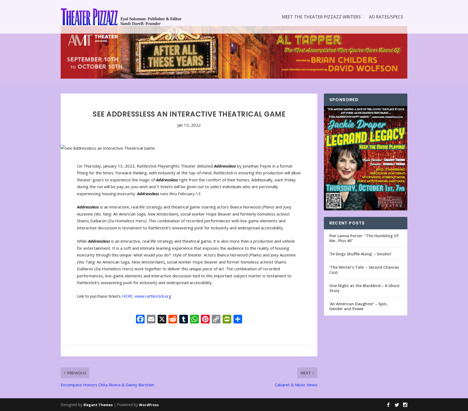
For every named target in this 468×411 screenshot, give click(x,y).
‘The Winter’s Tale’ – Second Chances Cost (364, 270)
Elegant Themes (98, 404)
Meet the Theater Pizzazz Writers (321, 17)
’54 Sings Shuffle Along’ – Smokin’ (360, 253)
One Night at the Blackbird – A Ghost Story (364, 288)
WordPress (149, 404)
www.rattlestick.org (153, 296)
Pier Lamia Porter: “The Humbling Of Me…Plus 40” (364, 238)
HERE (127, 296)
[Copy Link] (216, 320)
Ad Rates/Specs (386, 17)
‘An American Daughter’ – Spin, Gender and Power (358, 306)
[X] (162, 320)
